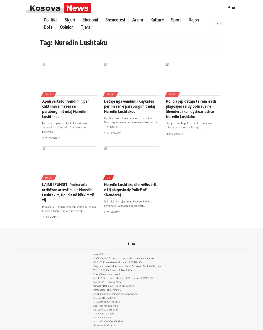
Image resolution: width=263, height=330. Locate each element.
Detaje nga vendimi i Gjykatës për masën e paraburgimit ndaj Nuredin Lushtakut (129, 106)
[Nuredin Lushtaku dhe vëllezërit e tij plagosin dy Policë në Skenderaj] (131, 162)
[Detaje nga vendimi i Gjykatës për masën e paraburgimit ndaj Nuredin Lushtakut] (131, 79)
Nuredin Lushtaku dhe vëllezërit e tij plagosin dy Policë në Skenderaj (130, 189)
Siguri (48, 94)
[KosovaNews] (58, 8)
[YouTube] (233, 7)
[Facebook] (229, 7)
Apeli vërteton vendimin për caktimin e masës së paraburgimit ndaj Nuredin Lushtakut (65, 109)
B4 (108, 177)
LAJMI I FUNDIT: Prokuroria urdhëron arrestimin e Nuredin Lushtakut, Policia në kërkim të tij (68, 192)
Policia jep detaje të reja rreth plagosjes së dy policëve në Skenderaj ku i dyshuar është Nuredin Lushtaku (191, 109)
